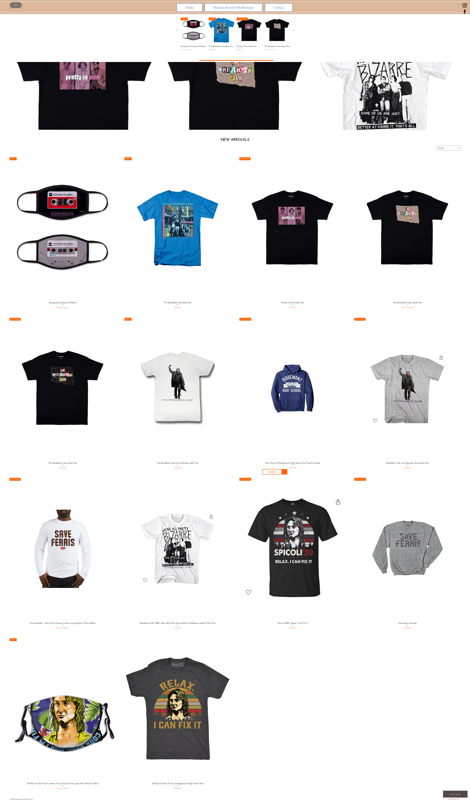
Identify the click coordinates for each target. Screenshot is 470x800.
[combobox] (448, 148)
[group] (235, 37)
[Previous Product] (177, 30)
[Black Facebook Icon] (465, 12)
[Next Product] (293, 30)
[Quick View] (277, 30)
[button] (272, 471)
